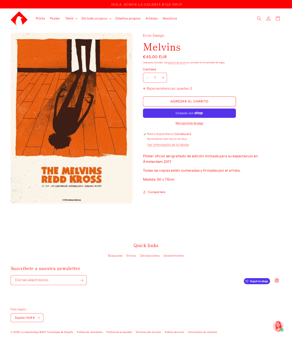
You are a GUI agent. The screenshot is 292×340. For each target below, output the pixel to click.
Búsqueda (115, 255)
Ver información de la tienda (168, 144)
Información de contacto (202, 332)
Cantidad (149, 69)
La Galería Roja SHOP (33, 332)
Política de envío (174, 332)
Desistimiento (174, 255)
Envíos (131, 255)
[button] (71, 18)
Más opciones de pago (190, 123)
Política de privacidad (119, 332)
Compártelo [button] (156, 192)
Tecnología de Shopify (60, 332)
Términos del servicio (148, 332)
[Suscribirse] (82, 280)
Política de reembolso (90, 332)
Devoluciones (150, 255)
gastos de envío (177, 62)
